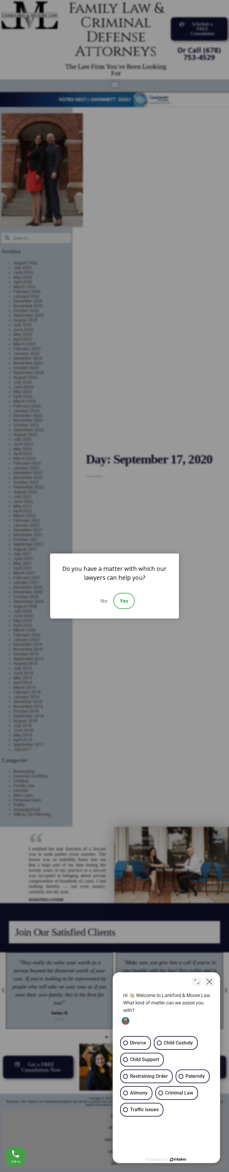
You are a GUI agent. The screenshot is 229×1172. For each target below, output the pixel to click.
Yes (124, 601)
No (103, 601)
